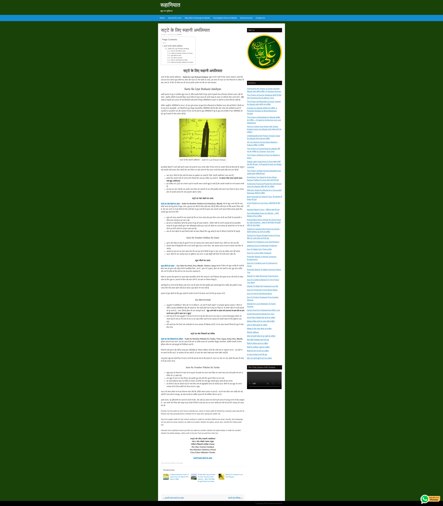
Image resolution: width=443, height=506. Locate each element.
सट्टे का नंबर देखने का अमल (178, 51)
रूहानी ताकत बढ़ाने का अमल (173, 498)
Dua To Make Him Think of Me (259, 249)
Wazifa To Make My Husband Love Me (262, 286)
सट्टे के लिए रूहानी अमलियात (173, 46)
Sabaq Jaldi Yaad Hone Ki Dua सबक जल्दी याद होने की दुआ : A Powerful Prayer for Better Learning (264, 164)
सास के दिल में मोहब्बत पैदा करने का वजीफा (261, 318)
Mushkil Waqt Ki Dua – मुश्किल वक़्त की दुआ (263, 210)
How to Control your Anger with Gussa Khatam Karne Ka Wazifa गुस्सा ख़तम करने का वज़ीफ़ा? (264, 129)
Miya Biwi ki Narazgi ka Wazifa (197, 18)
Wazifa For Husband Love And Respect (234, 475)
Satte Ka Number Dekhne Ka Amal (181, 53)
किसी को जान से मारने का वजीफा (258, 351)
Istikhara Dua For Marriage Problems (262, 246)
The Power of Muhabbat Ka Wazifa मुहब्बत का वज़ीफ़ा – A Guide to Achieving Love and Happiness (264, 120)
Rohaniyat (179, 463)
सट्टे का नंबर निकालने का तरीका (179, 60)
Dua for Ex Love (174, 18)
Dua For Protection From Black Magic (262, 290)
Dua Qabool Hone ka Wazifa (225, 18)
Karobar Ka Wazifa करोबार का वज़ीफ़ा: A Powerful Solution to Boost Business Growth (262, 111)
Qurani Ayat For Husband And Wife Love (263, 310)
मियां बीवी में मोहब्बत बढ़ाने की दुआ (258, 340)
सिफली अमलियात (253, 332)
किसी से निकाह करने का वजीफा (257, 343)
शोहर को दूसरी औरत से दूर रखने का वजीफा (261, 336)
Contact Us (260, 18)
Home (162, 18)
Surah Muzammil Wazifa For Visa (260, 314)
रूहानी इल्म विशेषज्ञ (235, 498)
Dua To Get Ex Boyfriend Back (259, 294)
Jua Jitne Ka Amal (176, 58)
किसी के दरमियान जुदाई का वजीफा (258, 347)
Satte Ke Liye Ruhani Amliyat (178, 49)
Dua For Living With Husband (259, 253)
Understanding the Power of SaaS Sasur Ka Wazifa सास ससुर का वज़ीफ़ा (179, 476)
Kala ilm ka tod (246, 18)
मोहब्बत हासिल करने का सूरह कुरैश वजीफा (261, 321)
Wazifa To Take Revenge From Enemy (262, 276)
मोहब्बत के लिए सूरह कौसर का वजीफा (259, 329)
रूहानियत (179, 34)
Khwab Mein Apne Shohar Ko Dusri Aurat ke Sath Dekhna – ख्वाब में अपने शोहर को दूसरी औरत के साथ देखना (206, 477)
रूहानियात (170, 5)
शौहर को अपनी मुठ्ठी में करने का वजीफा (259, 358)
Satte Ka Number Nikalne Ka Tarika (182, 62)
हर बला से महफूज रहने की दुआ (257, 355)
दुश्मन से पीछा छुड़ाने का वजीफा (257, 325)
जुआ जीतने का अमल (176, 55)
